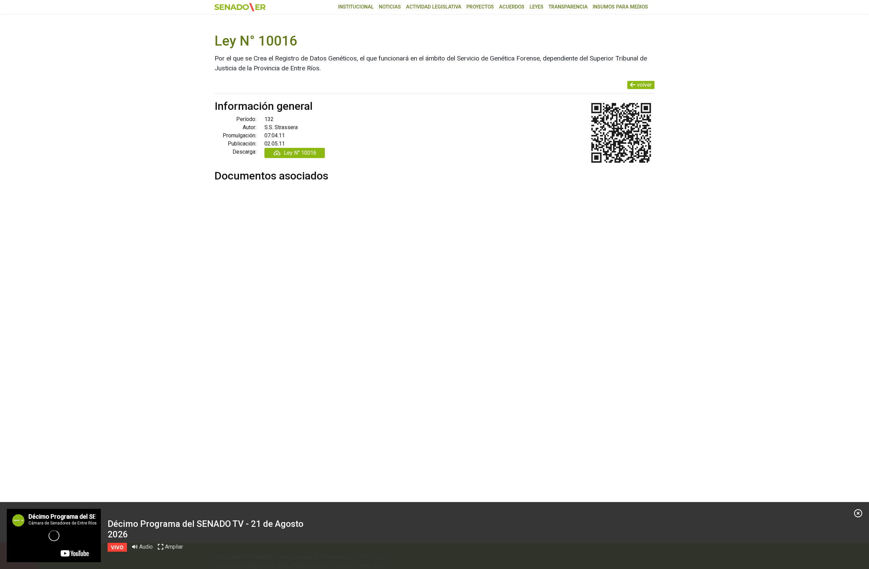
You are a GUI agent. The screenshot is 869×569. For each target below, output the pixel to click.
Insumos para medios (620, 7)
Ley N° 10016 (300, 153)
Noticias (390, 7)
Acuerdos (511, 7)
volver (644, 85)
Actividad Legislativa (433, 7)
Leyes (536, 7)
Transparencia (568, 7)
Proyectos (480, 7)
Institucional (356, 7)
